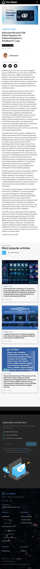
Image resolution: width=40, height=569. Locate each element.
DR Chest (7, 523)
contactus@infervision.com (11, 507)
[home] (9, 2)
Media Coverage (26, 516)
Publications (6, 551)
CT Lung (7, 520)
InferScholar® (6, 541)
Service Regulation (22, 448)
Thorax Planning (9, 530)
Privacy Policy (25, 452)
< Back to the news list (10, 235)
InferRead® (5, 516)
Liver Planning (9, 534)
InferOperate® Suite (8, 526)
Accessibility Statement (8, 561)
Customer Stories (26, 523)
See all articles (13, 252)
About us (24, 551)
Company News (26, 520)
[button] (37, 2)
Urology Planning (10, 538)
